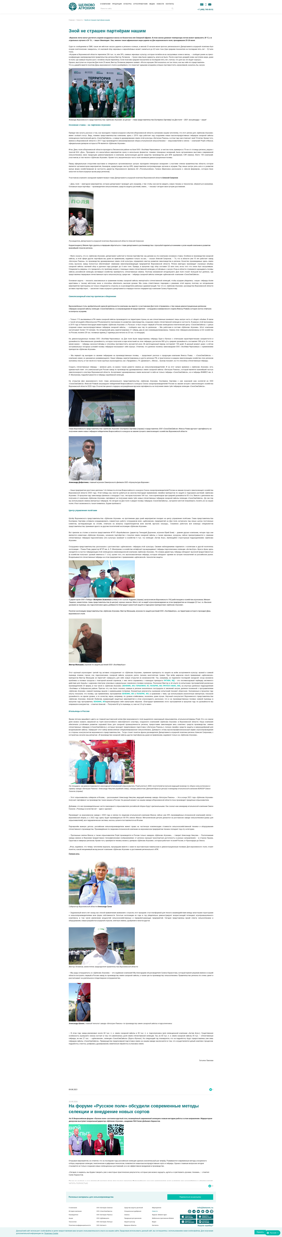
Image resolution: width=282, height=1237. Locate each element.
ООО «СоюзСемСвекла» (104, 1211)
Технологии (73, 1222)
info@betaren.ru (205, 1207)
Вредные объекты (130, 1225)
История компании (75, 1211)
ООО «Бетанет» (101, 1225)
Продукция (117, 4)
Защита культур (129, 1222)
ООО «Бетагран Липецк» (104, 1222)
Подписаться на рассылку (190, 1197)
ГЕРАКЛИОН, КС (142, 686)
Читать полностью (78, 1183)
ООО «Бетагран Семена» (104, 1207)
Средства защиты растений (133, 1207)
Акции (71, 1218)
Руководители (73, 1215)
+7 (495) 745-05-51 (205, 9)
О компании (105, 4)
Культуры (127, 4)
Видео (154, 1222)
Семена (126, 1215)
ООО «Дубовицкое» (102, 1218)
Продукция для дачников (132, 1218)
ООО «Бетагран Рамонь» (104, 1215)
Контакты (170, 4)
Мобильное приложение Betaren (163, 1218)
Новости (160, 4)
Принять (260, 1232)
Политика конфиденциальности (80, 1225)
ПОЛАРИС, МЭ (156, 686)
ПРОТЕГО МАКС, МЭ (171, 686)
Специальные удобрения (132, 1211)
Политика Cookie (51, 1233)
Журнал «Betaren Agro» (159, 1215)
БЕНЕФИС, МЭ (129, 686)
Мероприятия (156, 1207)
